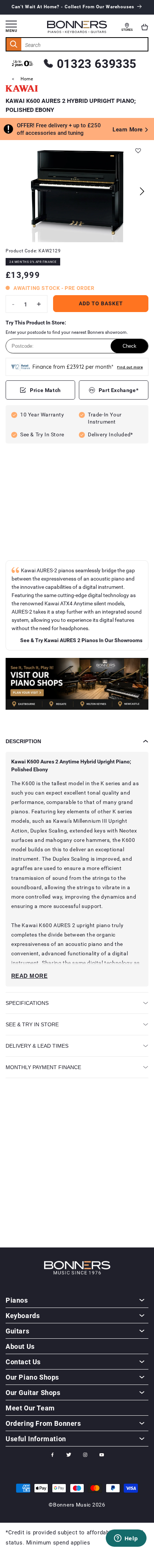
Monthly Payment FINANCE (43, 1067)
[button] (144, 27)
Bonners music (72, 1504)
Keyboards (23, 1315)
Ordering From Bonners (43, 1423)
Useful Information (36, 1438)
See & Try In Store (32, 1024)
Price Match (45, 390)
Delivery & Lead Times (37, 1046)
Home (27, 78)
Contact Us (23, 1361)
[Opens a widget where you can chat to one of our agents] (126, 1538)
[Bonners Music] (77, 685)
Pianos (17, 1300)
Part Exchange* (118, 390)
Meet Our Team (30, 1407)
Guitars (17, 1330)
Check (129, 346)
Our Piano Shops (32, 1377)
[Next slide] (141, 191)
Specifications (27, 1003)
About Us (20, 1346)
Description (23, 741)
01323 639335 (96, 63)
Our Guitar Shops (33, 1392)
